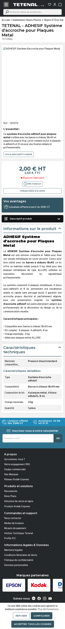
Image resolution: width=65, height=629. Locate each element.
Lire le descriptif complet (18, 154)
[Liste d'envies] (49, 4)
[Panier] (60, 4)
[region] (32, 83)
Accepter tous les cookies (32, 624)
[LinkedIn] (33, 598)
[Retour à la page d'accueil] (28, 5)
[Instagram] (44, 598)
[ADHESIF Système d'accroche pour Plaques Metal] (31, 48)
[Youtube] (50, 598)
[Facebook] (39, 598)
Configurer (42, 615)
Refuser (21, 615)
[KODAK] (39, 585)
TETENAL (7, 39)
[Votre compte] (54, 4)
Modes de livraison (14, 523)
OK (58, 438)
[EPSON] (13, 585)
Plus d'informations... (49, 609)
